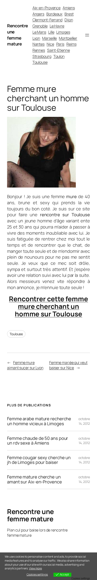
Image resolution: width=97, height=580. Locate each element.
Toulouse (40, 62)
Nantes (38, 44)
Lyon (36, 38)
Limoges (63, 32)
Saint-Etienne (58, 50)
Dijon (69, 19)
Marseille (49, 38)
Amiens (69, 7)
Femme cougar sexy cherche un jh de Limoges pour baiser (39, 460)
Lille (51, 32)
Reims (71, 44)
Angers (38, 13)
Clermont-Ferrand (47, 19)
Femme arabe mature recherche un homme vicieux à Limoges (39, 421)
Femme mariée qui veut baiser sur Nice (68, 365)
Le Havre (57, 26)
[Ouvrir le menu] (87, 35)
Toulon (59, 56)
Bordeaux (54, 13)
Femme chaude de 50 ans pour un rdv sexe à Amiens (37, 440)
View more (35, 568)
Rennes (38, 50)
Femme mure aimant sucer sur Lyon (25, 365)
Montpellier (68, 38)
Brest (69, 13)
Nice (50, 44)
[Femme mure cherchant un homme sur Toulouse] (41, 186)
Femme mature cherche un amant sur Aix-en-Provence (34, 479)
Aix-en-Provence (46, 7)
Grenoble (40, 26)
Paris (60, 44)
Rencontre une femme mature (17, 35)
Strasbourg (41, 56)
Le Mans (39, 32)
